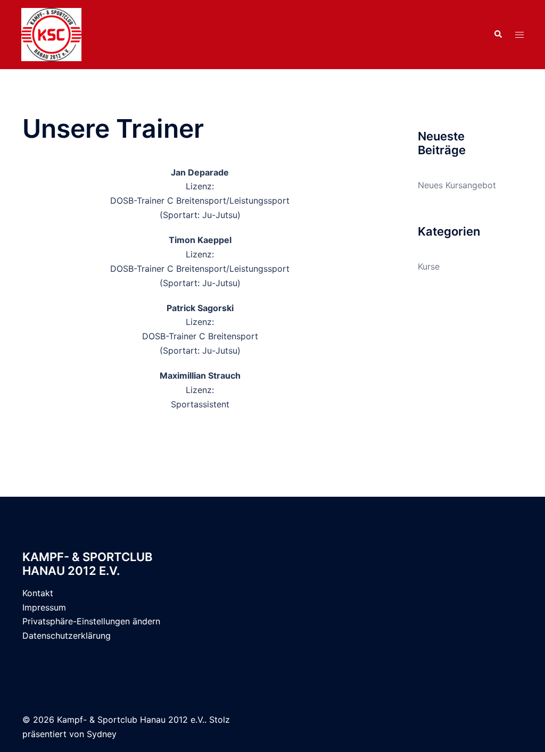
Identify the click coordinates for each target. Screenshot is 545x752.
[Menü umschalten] (519, 35)
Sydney (102, 734)
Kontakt (37, 593)
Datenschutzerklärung (66, 635)
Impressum (44, 607)
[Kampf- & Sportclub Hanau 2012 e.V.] (51, 33)
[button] (497, 34)
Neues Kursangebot (457, 185)
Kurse (429, 266)
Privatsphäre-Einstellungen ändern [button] (91, 621)
